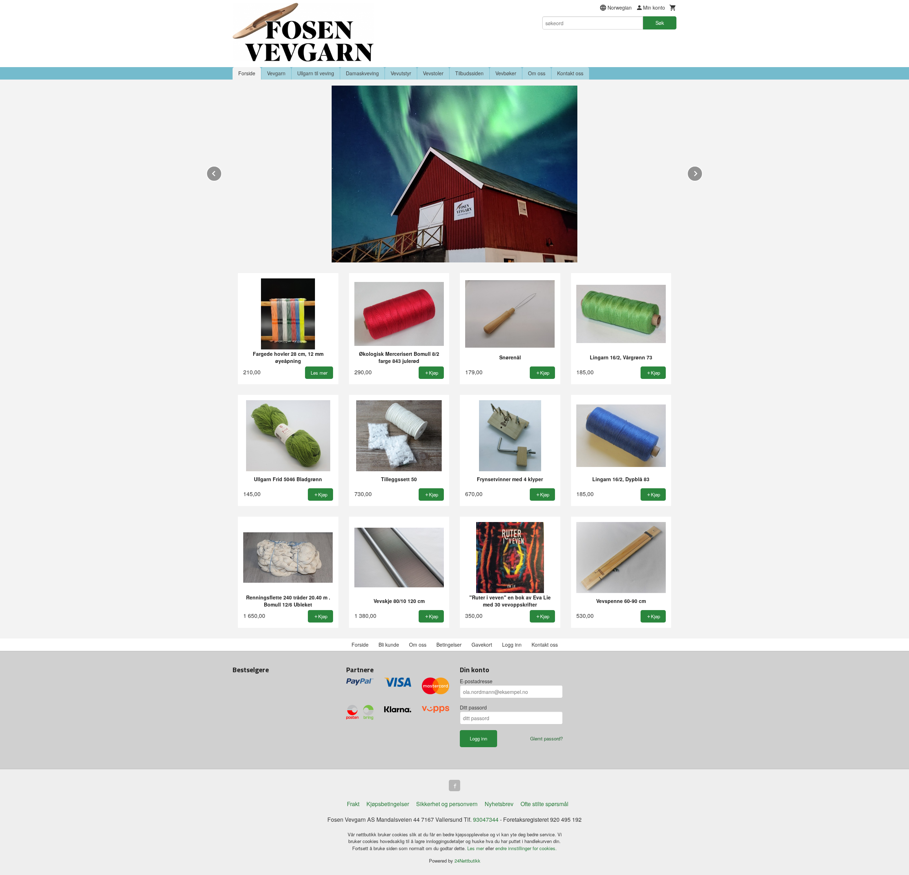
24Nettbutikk (467, 860)
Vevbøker (505, 73)
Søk (659, 22)
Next (702, 172)
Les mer (476, 848)
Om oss (536, 73)
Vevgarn (276, 73)
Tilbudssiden (469, 73)
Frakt (353, 804)
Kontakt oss (570, 73)
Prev (221, 172)
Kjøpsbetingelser (387, 804)
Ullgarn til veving (315, 73)
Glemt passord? (546, 738)
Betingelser (449, 644)
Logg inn (512, 644)
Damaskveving (362, 73)
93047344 (486, 819)
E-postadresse (476, 681)
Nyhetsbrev (499, 804)
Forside (246, 73)
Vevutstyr (401, 73)
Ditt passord (473, 707)
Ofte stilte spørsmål (544, 804)
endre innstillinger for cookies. (526, 848)
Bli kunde (389, 644)
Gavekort (482, 644)
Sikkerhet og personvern (447, 804)
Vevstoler (433, 73)
